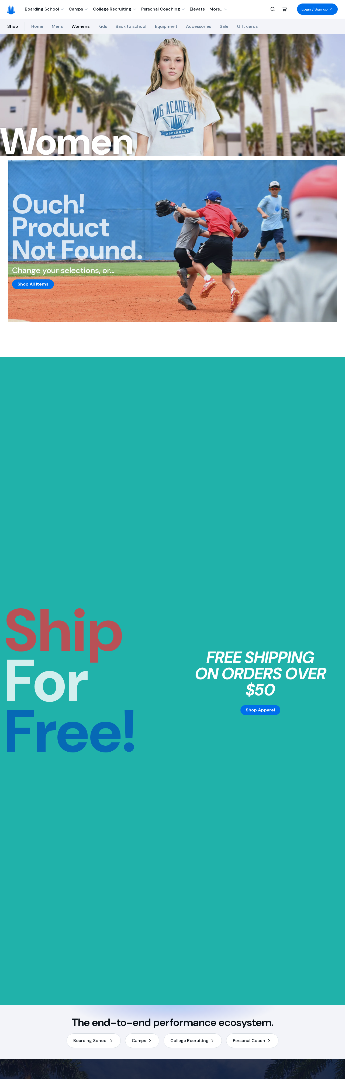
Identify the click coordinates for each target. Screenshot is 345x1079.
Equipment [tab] (166, 26)
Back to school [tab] (131, 26)
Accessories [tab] (198, 26)
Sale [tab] (224, 26)
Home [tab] (37, 26)
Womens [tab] (80, 26)
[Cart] (285, 9)
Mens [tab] (57, 26)
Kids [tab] (102, 26)
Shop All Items (33, 284)
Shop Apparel (260, 710)
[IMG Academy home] (12, 9)
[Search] (273, 9)
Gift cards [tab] (247, 26)
